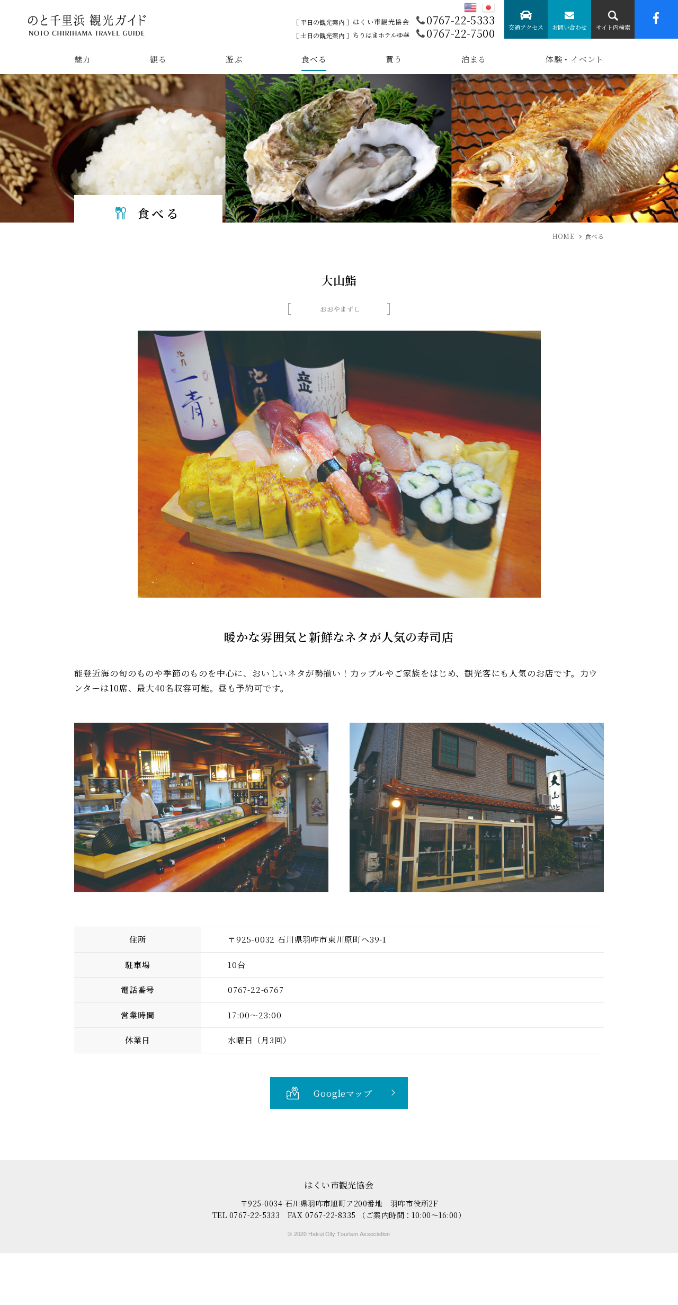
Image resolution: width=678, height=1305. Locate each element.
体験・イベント (575, 60)
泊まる (473, 60)
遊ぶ (234, 60)
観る (158, 60)
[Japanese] (488, 7)
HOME (563, 236)
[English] (470, 7)
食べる (313, 60)
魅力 (82, 60)
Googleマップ (343, 1093)
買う (394, 60)
